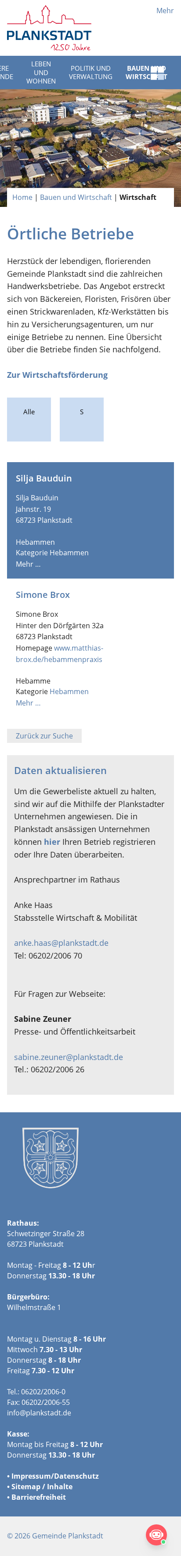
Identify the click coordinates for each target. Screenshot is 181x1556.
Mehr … (28, 564)
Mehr (165, 10)
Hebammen (69, 552)
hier (52, 841)
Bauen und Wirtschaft (76, 197)
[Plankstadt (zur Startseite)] (49, 28)
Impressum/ (32, 1476)
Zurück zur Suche (44, 736)
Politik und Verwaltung (90, 72)
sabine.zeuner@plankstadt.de (68, 1057)
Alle (29, 411)
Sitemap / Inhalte (41, 1486)
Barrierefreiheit (38, 1497)
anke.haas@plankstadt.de (61, 942)
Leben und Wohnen (41, 72)
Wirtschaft (137, 197)
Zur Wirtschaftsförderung (57, 374)
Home (22, 197)
